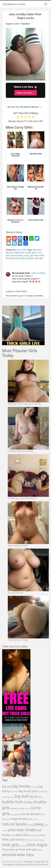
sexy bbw (22, 834)
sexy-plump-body (15, 592)
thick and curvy (13, 839)
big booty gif (14, 791)
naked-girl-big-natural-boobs (20, 451)
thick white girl (10, 849)
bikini (40, 796)
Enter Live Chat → (25, 92)
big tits (33, 796)
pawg (26, 255)
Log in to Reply (38, 273)
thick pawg (23, 845)
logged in (22, 295)
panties (30, 824)
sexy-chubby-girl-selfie (18, 545)
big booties (34, 787)
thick (42, 835)
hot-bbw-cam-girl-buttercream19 (22, 498)
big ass (7, 786)
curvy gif (27, 808)
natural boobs (17, 255)
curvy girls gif (15, 814)
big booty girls (28, 791)
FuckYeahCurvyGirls (13, 4)
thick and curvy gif (31, 839)
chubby (28, 802)
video (40, 849)
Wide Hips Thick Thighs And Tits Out (24, 403)
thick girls (10, 258)
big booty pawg (9, 797)
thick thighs (20, 258)
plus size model (37, 255)
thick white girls (28, 849)
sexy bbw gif (34, 835)
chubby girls (30, 252)
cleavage (13, 808)
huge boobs (19, 818)
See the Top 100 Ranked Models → (24, 106)
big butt (9, 252)
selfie (13, 835)
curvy (21, 808)
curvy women (31, 813)
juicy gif (35, 819)
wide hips (39, 258)
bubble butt (19, 252)
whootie (29, 258)
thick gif (41, 840)
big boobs (37, 249)
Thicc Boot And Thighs (18, 639)
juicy (30, 818)
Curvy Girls (22, 249)
